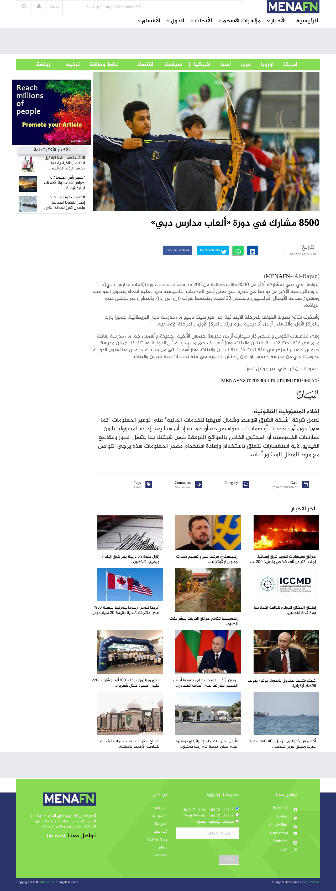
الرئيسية (307, 21)
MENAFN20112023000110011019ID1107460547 (270, 381)
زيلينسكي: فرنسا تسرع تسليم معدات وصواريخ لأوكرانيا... (207, 559)
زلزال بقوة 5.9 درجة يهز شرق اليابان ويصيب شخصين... (130, 559)
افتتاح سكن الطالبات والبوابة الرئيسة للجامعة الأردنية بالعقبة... (129, 744)
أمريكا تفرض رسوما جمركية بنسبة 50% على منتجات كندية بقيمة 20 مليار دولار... (125, 610)
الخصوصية (159, 816)
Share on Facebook (178, 250)
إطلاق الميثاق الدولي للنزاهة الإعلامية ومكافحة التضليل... (285, 610)
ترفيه (65, 65)
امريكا (285, 65)
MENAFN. (47, 882)
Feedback (160, 855)
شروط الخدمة (157, 808)
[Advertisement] (168, 42)
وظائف (162, 848)
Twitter (282, 817)
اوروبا (262, 65)
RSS (284, 850)
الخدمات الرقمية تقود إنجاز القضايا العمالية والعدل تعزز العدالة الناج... (64, 202)
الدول (177, 21)
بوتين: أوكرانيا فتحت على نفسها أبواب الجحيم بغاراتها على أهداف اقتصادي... (205, 683)
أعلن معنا (160, 832)
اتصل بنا (161, 824)
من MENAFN (156, 840)
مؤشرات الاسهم (241, 21)
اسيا (221, 65)
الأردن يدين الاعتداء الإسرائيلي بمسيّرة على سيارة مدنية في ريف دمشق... (207, 744)
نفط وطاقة (99, 65)
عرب (241, 65)
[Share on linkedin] (252, 250)
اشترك (229, 859)
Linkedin (281, 841)
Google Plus (278, 825)
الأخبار (278, 21)
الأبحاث (203, 21)
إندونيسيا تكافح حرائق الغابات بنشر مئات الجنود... (203, 621)
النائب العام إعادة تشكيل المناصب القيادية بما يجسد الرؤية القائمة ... (64, 163)
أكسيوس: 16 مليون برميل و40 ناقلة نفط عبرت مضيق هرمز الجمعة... (283, 744)
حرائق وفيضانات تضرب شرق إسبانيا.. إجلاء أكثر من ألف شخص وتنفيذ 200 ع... (283, 559)
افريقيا (200, 65)
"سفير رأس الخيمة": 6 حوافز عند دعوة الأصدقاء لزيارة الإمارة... (64, 183)
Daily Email (279, 833)
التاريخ (309, 247)
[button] (39, 7)
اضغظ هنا (56, 836)
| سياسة (173, 65)
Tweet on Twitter (210, 250)
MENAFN (278, 277)
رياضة (39, 65)
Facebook (280, 808)
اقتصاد (136, 65)
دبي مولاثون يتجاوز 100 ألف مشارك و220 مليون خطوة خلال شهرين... (125, 683)
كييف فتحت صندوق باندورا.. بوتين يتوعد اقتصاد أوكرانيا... (282, 683)
